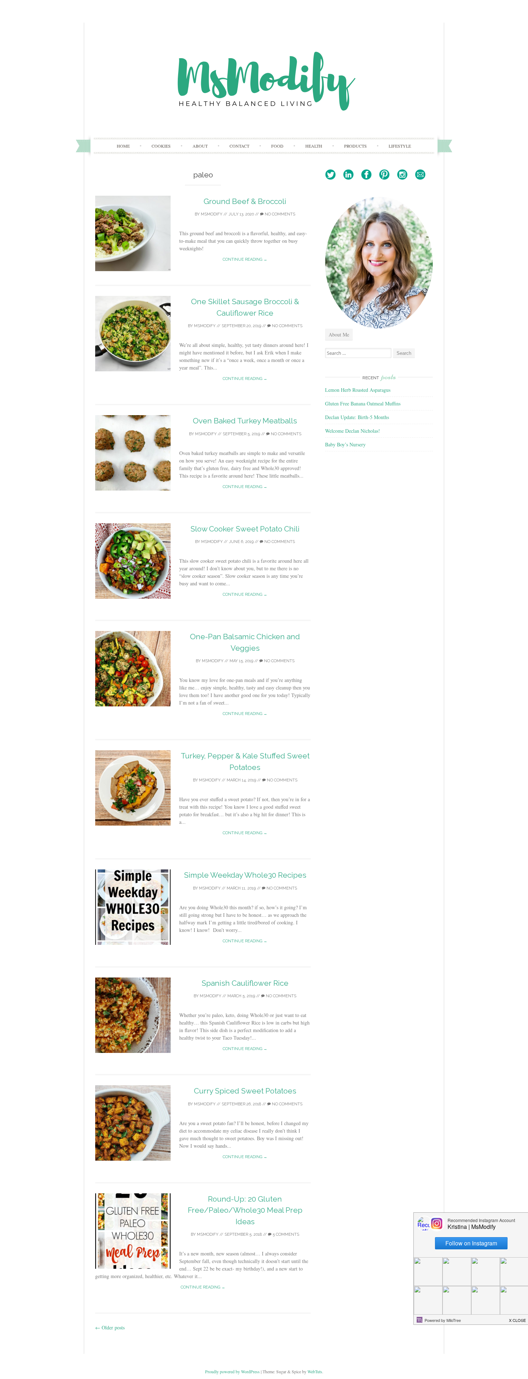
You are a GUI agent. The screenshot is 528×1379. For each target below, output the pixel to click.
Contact (239, 146)
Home (123, 146)
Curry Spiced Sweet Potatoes (245, 1090)
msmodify (211, 214)
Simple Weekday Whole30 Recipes (245, 874)
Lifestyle (400, 146)
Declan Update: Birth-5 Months (357, 417)
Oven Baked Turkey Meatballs (245, 420)
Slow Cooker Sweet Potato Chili (245, 528)
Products (355, 146)
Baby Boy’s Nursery (345, 444)
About (200, 146)
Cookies (161, 146)
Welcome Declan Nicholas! (352, 430)
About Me (339, 334)
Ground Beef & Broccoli (245, 201)
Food (277, 146)
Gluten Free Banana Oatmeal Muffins (362, 403)
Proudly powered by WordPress (232, 1371)
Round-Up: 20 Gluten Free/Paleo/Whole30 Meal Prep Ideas (245, 1210)
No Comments (279, 214)
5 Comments (285, 1234)
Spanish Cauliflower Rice (245, 983)
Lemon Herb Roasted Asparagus (357, 389)
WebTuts (314, 1371)
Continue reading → (245, 259)
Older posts (110, 1327)
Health (313, 146)
